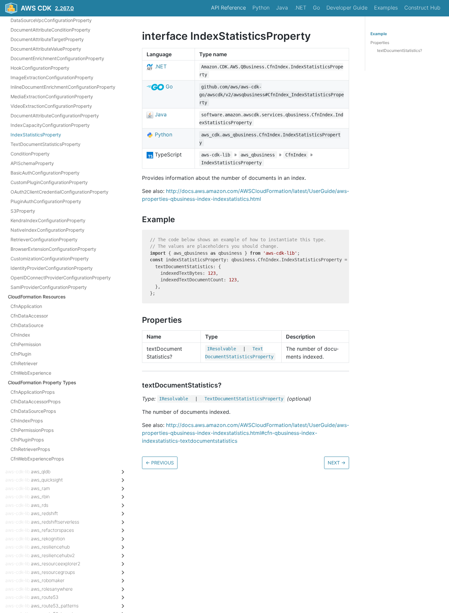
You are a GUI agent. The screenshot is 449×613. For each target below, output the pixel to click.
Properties (379, 42)
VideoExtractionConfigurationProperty (51, 106)
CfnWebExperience (31, 373)
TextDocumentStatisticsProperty (46, 144)
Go (316, 7)
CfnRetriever (24, 363)
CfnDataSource (27, 325)
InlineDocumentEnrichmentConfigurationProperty (63, 87)
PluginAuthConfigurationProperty (46, 201)
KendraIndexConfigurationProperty (48, 220)
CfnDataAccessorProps (35, 401)
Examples (386, 7)
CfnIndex (20, 335)
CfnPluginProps (27, 439)
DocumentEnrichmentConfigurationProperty (57, 58)
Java (282, 7)
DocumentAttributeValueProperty (46, 49)
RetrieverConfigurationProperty (44, 239)
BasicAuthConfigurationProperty (45, 173)
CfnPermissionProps (32, 430)
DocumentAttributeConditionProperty (50, 30)
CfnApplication (26, 306)
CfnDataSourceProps (33, 411)
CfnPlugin (21, 354)
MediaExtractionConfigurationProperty (52, 96)
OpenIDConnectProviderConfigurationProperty (61, 277)
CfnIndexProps (27, 420)
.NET (300, 7)
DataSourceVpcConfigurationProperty (51, 20)
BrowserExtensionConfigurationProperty (53, 249)
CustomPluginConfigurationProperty (49, 182)
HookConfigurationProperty (40, 68)
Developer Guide (346, 7)
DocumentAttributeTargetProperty (47, 39)
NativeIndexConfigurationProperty (47, 230)
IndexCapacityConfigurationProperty (50, 125)
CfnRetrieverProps (30, 449)
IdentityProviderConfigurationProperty (52, 268)
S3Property (23, 211)
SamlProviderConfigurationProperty (49, 287)
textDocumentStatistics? (399, 50)
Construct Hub (422, 7)
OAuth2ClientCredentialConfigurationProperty (59, 192)
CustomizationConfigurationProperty (50, 258)
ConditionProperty (30, 153)
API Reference (228, 7)
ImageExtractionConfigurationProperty (52, 77)
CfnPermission (26, 344)
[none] (138, 36)
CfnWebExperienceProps (37, 458)
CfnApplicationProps (33, 392)
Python (261, 7)
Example (378, 33)
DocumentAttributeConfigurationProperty (55, 115)
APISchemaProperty (32, 163)
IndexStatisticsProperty (36, 134)
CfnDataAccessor (29, 315)
